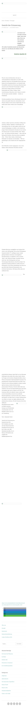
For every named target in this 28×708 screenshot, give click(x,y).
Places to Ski (5, 687)
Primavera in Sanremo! (7, 662)
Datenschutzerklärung (7, 634)
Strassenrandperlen (6, 690)
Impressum (4, 631)
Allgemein (4, 675)
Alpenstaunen (5, 678)
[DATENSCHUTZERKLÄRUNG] (17, 703)
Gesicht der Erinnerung (11, 25)
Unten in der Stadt (6, 693)
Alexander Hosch (14, 27)
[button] (5, 608)
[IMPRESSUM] (14, 703)
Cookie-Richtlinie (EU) (7, 637)
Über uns (4, 625)
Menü (14, 15)
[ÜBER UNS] (8, 703)
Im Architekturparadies (7, 665)
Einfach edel (4, 659)
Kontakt (3, 628)
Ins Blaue (4, 656)
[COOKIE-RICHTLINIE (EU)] (19, 703)
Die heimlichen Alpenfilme (8, 681)
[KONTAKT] (11, 703)
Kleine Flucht (5, 684)
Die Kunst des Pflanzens (7, 653)
